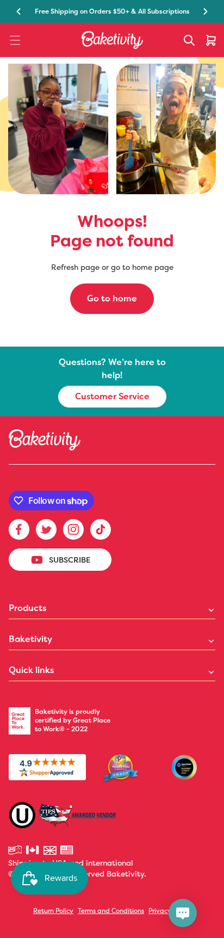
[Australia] (15, 850)
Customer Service (112, 396)
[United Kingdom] (50, 850)
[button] (15, 40)
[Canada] (33, 850)
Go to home (112, 298)
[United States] (68, 850)
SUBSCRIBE (69, 559)
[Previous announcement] (18, 11)
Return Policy (53, 910)
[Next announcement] (205, 11)
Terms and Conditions (111, 910)
